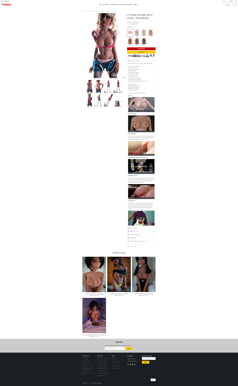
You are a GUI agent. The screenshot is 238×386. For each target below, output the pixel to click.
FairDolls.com (89, 383)
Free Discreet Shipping (102, 366)
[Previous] (83, 45)
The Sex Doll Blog (101, 375)
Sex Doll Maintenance (102, 368)
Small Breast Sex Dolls (87, 368)
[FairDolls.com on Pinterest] (3, 1)
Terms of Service (116, 366)
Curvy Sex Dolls (85, 363)
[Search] (235, 4)
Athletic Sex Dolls (86, 370)
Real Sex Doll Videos (102, 361)
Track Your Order (116, 368)
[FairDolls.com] (6, 4)
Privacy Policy (115, 363)
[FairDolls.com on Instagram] (1, 1)
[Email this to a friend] (138, 246)
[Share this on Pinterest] (135, 246)
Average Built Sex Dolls (87, 373)
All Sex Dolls (85, 358)
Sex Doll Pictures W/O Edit (103, 358)
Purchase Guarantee (102, 370)
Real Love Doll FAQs (102, 363)
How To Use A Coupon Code (103, 373)
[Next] (125, 45)
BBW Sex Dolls (85, 361)
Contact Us (114, 358)
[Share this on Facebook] (131, 246)
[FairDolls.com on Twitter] (6, 1)
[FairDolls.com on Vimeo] (8, 1)
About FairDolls (115, 361)
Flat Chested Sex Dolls (87, 366)
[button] (106, 4)
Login (232, 1)
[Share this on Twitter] (128, 246)
